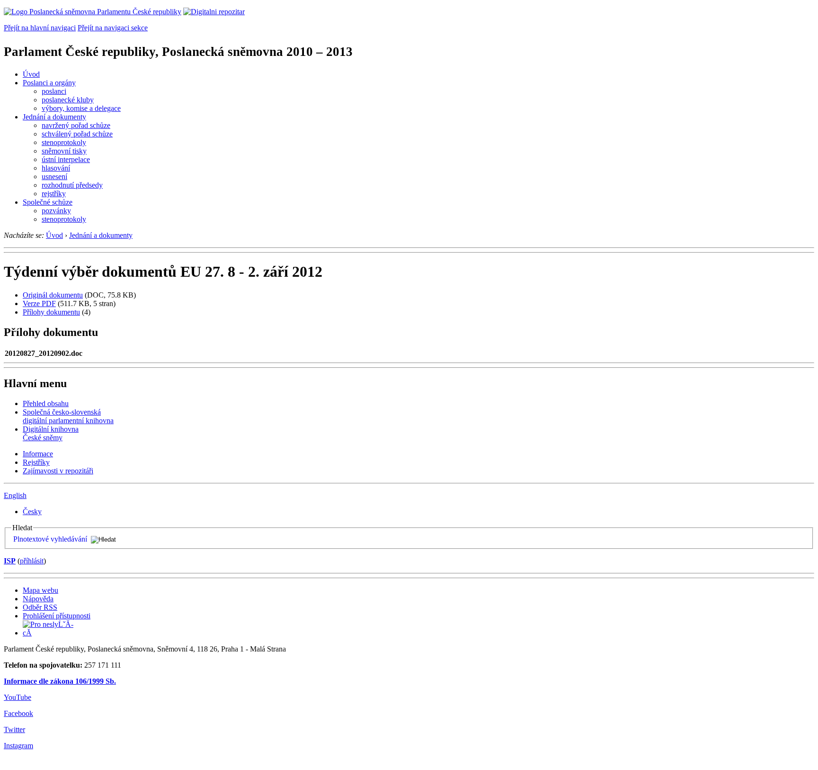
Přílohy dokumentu (51, 312)
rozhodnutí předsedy (72, 185)
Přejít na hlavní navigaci (40, 28)
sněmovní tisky (64, 151)
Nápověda (38, 599)
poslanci (54, 91)
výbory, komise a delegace (81, 108)
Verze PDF (39, 303)
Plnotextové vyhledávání (50, 539)
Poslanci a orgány (49, 83)
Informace (38, 454)
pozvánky (56, 211)
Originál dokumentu (53, 295)
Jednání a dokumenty (54, 117)
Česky (32, 511)
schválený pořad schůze (77, 134)
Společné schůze (47, 202)
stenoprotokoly (64, 142)
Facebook (18, 713)
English (15, 495)
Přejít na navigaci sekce (113, 28)
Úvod (31, 74)
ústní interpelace (66, 159)
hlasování (56, 168)
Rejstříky (36, 462)
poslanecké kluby (68, 100)
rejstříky (54, 194)
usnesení (54, 176)
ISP (10, 561)
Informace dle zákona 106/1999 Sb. (60, 681)
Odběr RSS (40, 607)
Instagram (18, 746)
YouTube (17, 697)
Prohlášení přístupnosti (56, 616)
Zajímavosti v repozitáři (58, 471)
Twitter (14, 729)
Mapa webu (40, 590)
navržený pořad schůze (76, 125)
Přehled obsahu (46, 403)
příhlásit (32, 561)
